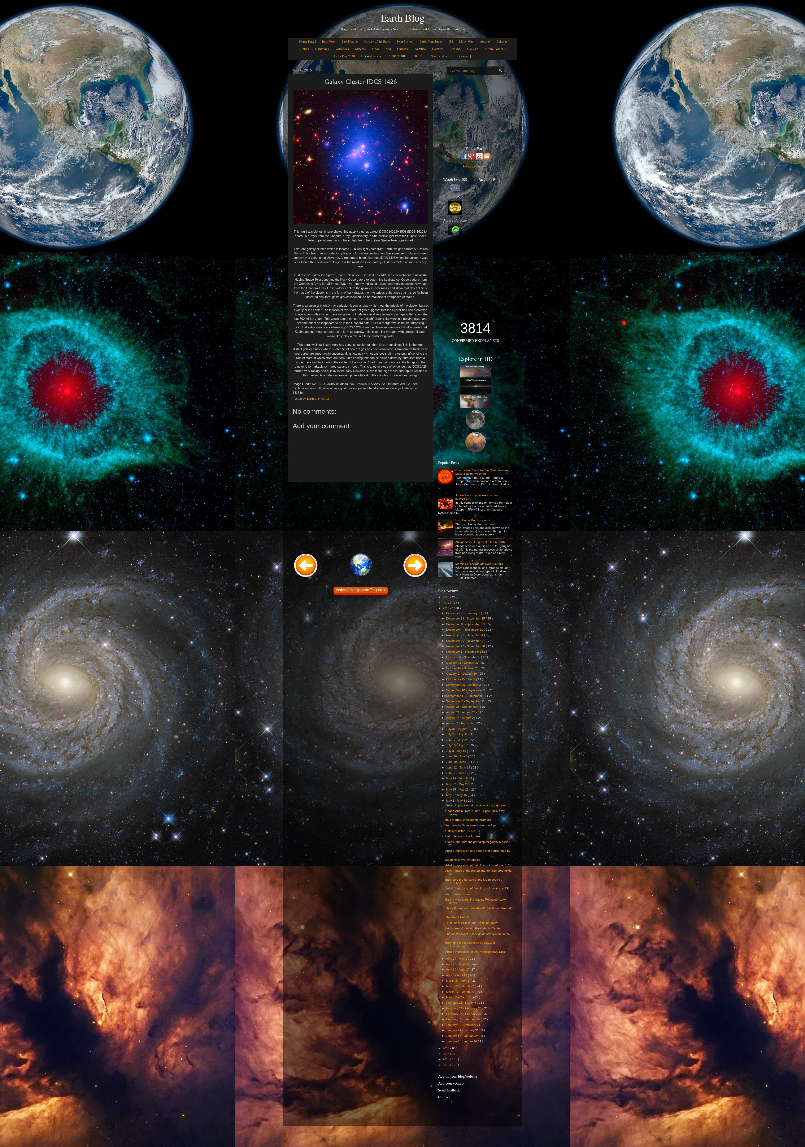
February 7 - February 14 (463, 1019)
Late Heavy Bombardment (472, 520)
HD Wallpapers (371, 56)
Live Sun (472, 49)
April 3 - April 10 (457, 975)
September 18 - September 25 (466, 690)
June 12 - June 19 (458, 767)
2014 (446, 1053)
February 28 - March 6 (461, 1002)
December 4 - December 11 (465, 629)
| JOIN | (418, 56)
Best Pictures (349, 41)
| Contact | (464, 56)
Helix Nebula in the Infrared (463, 836)
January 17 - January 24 (462, 1035)
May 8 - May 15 (457, 795)
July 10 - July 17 (457, 745)
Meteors (360, 49)
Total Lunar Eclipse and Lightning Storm (471, 922)
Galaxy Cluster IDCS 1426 (462, 830)
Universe (403, 49)
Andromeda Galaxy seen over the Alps (470, 825)
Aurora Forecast (494, 49)
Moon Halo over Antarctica (462, 859)
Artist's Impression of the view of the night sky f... (477, 805)
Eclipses (502, 41)
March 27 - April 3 (458, 980)
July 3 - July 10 (456, 751)
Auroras (485, 41)
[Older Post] (415, 577)
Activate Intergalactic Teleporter (361, 590)
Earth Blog (403, 17)
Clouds (304, 49)
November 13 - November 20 (466, 646)
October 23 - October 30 (462, 662)
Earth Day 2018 (344, 56)
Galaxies (437, 49)
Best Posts (328, 41)
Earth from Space (431, 41)
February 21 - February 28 (464, 1008)
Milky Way (466, 41)
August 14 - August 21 (461, 717)
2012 (446, 1065)
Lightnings (322, 49)
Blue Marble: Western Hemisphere (468, 819)
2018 (446, 597)
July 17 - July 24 (457, 739)
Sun (388, 49)
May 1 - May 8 (456, 800)
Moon (376, 49)
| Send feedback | (441, 56)
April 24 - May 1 (457, 958)
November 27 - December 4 (465, 635)
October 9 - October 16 (462, 673)
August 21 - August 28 (461, 712)
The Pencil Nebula (457, 917)
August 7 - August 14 (460, 723)
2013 (446, 1059)
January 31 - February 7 (462, 1024)
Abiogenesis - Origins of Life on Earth (480, 542)
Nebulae (420, 49)
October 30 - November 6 (463, 657)
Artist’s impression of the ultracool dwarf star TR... (478, 865)
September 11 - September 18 (466, 695)
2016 (446, 608)
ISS (451, 41)
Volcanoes (342, 49)
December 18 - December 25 (466, 618)
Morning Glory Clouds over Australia (479, 563)
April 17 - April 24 (458, 964)
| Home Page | (307, 41)
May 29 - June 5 (457, 778)
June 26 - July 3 (457, 756)
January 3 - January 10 (462, 1041)
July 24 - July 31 (457, 734)
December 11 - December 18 (466, 624)
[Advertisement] (360, 517)
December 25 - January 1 (463, 613)
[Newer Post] (305, 577)
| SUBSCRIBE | (397, 56)
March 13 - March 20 (460, 991)
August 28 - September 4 (463, 706)
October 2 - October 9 (461, 679)
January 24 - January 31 (462, 1030)
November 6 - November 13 (465, 651)
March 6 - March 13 (459, 997)
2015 (446, 1048)
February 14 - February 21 (464, 1013)
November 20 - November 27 (466, 640)
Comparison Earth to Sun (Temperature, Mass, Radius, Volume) (482, 472)
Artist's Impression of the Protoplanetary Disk (475, 951)
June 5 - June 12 (457, 773)
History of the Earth (377, 41)
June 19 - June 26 (458, 761)
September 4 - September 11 (466, 701)
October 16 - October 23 (462, 668)
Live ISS (455, 49)
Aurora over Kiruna (457, 894)
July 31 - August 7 (458, 729)
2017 (446, 602)
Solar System (404, 41)
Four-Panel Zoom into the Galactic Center (473, 928)
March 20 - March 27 (460, 986)
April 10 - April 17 (458, 969)
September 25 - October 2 (464, 684)
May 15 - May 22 (457, 789)
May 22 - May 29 (457, 784)
